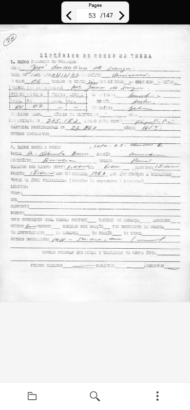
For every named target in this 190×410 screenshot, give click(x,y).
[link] (32, 396)
